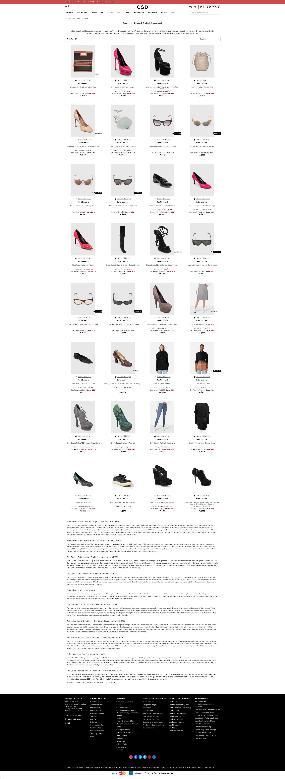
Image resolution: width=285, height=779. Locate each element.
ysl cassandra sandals (85, 551)
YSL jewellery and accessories (180, 674)
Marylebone (136, 660)
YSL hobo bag (130, 530)
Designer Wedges (150, 705)
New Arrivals (82, 12)
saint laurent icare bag (162, 532)
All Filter (70, 39)
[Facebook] (135, 757)
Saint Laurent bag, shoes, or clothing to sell (87, 658)
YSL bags (142, 658)
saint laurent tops (133, 565)
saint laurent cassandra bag (170, 527)
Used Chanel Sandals (203, 733)
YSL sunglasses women (203, 596)
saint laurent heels (136, 674)
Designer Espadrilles (151, 716)
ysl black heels (211, 549)
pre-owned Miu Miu (103, 682)
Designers (69, 12)
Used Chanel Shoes (202, 724)
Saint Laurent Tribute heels (118, 546)
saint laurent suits (91, 563)
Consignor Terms (123, 730)
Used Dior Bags (201, 738)
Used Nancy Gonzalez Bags (205, 730)
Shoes (127, 12)
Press (118, 727)
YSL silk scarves (98, 582)
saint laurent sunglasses (203, 674)
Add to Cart (83, 99)
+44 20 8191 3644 (74, 719)
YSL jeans (122, 565)
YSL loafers (76, 549)
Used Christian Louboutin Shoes (207, 709)
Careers (119, 718)
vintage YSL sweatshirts (193, 610)
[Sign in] (66, 6)
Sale (172, 12)
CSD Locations (122, 708)
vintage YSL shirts (160, 610)
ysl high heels (71, 551)
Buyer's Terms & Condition (126, 733)
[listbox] (210, 39)
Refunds (93, 722)
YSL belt (192, 579)
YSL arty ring (180, 579)
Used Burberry (174, 725)
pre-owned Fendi (161, 33)
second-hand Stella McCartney (186, 33)
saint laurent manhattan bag (144, 532)
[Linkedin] (154, 757)
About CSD (120, 705)
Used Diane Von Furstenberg (180, 708)
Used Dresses (148, 702)
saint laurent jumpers (199, 563)
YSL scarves (80, 582)
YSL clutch (144, 527)
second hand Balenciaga (84, 682)
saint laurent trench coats (150, 563)
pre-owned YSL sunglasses (182, 594)
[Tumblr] (145, 757)
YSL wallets (77, 532)
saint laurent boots (180, 549)
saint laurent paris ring (169, 582)
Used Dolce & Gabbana (177, 713)
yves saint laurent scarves (117, 582)
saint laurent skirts (111, 565)
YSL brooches (193, 582)
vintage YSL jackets (174, 610)
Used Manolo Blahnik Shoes (206, 735)
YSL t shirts (92, 565)
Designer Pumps (149, 710)
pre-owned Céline (83, 660)
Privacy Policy (121, 744)
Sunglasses (152, 12)
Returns (93, 719)
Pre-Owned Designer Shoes (153, 725)
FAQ (92, 737)
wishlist (190, 7)
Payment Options (97, 713)
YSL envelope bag (197, 532)
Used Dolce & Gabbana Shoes (206, 715)
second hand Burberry (198, 658)
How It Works (121, 735)
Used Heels (147, 708)
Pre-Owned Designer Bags (153, 713)
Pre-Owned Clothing (151, 719)
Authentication (96, 705)
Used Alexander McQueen (179, 705)
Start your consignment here (104, 665)
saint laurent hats (149, 582)
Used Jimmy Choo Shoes (204, 712)
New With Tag (97, 12)
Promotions (121, 747)
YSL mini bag (71, 534)
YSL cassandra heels (200, 546)
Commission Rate (97, 725)
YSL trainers (85, 549)
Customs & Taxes (96, 728)
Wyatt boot (168, 643)
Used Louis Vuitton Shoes (205, 721)
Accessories (139, 12)
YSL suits (118, 646)
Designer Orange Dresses (153, 722)
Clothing (110, 12)
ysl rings (159, 579)
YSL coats (137, 563)
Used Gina (173, 728)
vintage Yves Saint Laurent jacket (156, 625)
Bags (119, 12)
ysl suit (145, 565)
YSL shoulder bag (155, 530)
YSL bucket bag (210, 532)
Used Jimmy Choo (176, 719)
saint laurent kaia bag (87, 534)
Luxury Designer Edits (125, 721)
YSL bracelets (151, 579)
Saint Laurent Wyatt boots (115, 549)
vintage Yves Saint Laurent (130, 610)
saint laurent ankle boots (196, 549)
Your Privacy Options (124, 702)
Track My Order (96, 734)
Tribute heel (156, 643)
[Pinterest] (149, 757)
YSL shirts (100, 565)
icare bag (126, 643)
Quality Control (96, 710)
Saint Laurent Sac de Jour (85, 527)
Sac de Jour (166, 641)
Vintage (164, 12)
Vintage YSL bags (116, 613)
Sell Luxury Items (209, 7)
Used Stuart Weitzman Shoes (206, 718)
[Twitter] (140, 757)
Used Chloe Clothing (203, 727)
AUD (68, 6)
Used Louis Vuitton (176, 722)
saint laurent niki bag (109, 530)
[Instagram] (131, 757)
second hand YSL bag (110, 625)
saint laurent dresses (170, 563)
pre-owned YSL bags (194, 525)
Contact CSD (95, 702)
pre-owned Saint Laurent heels (83, 546)
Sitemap (119, 750)
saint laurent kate (103, 551)
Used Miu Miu (174, 710)
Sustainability (95, 708)
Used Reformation (176, 731)
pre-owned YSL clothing (160, 674)
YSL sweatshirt (78, 565)
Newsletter (120, 741)
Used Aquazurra (175, 716)
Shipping (93, 716)
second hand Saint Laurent (81, 674)
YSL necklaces (140, 579)
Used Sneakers (148, 728)
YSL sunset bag (184, 532)
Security (119, 738)
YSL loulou (175, 532)
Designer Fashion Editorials (127, 724)
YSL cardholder (93, 532)
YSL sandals (178, 546)
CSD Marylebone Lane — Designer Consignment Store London (127, 712)
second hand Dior (96, 660)
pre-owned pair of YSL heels (130, 625)
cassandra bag (113, 643)
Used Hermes (174, 702)
